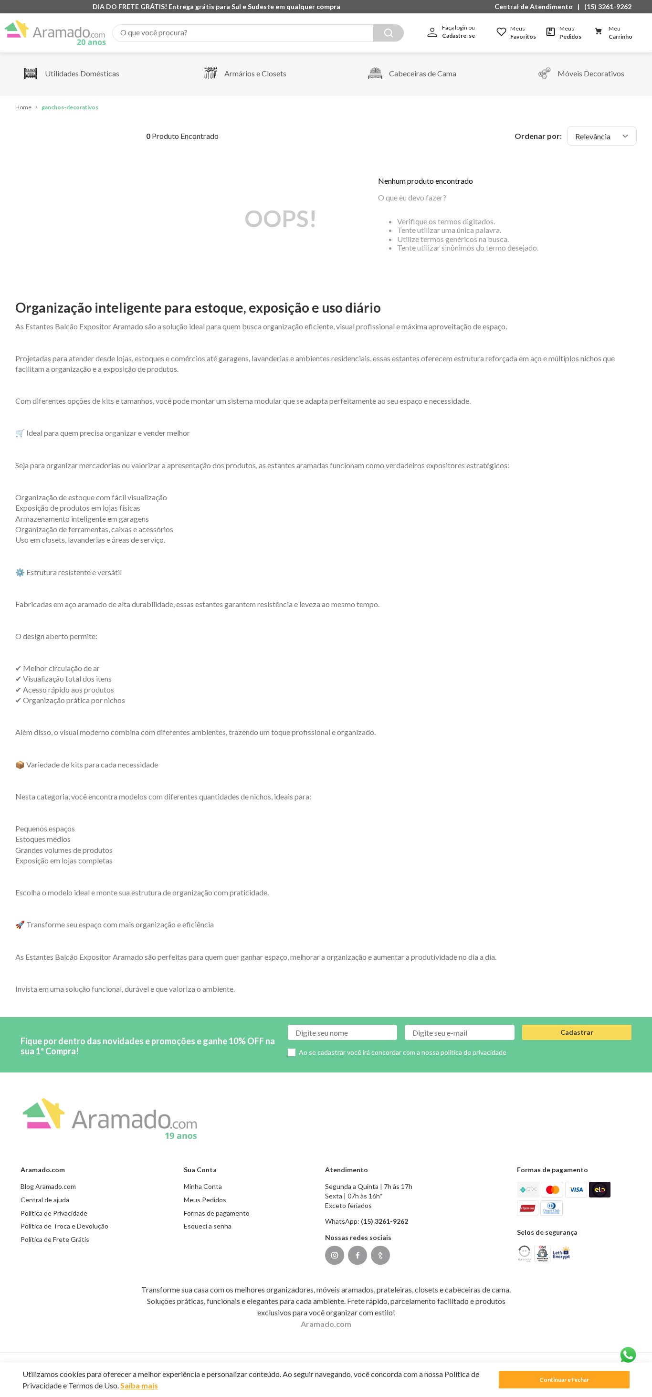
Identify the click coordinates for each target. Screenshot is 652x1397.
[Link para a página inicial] (23, 108)
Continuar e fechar (564, 1379)
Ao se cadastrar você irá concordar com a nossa (402, 1052)
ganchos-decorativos (70, 107)
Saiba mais (139, 1385)
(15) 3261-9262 (607, 6)
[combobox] (258, 33)
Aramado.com (326, 1323)
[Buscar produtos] (388, 33)
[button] (536, 6)
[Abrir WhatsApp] (628, 1355)
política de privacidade (473, 1052)
